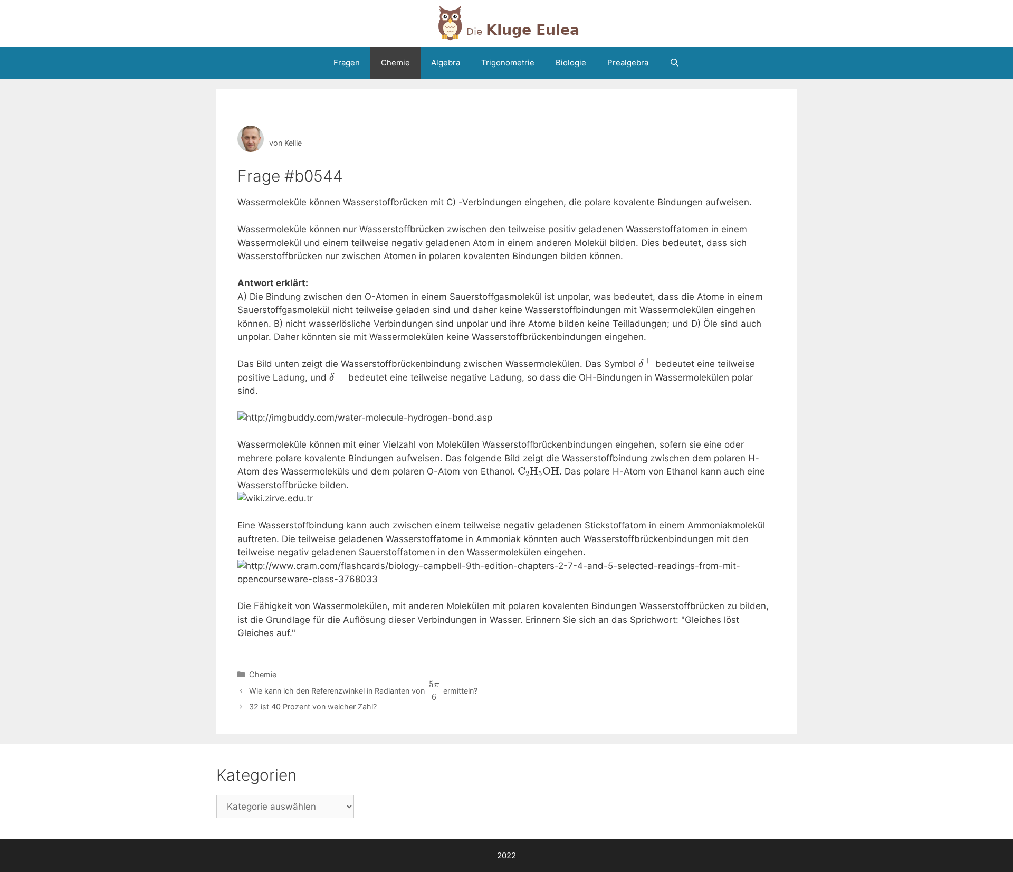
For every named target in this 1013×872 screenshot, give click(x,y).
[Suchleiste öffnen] (674, 63)
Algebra (445, 63)
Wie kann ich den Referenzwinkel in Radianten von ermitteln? (363, 690)
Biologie (571, 63)
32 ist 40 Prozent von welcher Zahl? (313, 706)
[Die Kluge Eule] (506, 22)
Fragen (346, 63)
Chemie (395, 63)
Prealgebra (627, 63)
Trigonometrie (507, 63)
